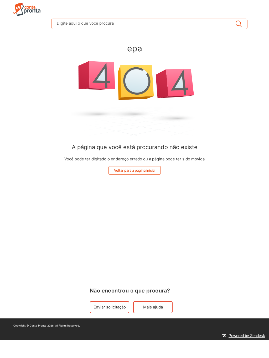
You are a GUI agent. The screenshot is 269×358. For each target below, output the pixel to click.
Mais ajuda (153, 307)
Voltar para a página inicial (134, 170)
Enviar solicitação (110, 307)
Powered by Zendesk (247, 335)
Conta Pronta (38, 325)
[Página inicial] (26, 9)
